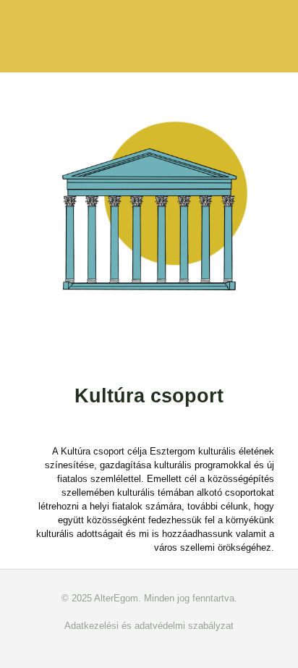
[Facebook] (139, 646)
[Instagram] (158, 646)
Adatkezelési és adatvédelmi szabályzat (149, 625)
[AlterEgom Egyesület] (149, 36)
